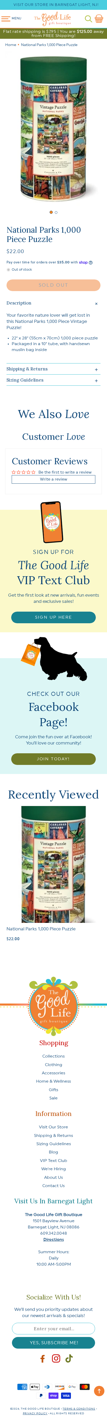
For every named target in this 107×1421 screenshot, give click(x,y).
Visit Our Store (53, 1127)
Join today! (53, 759)
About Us (53, 1177)
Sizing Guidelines (53, 1144)
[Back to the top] (99, 1391)
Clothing (53, 1065)
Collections (53, 1056)
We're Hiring (53, 1169)
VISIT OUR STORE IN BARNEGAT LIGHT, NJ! (56, 5)
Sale (53, 1098)
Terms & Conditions (79, 1409)
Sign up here (53, 617)
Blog (53, 1152)
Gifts (53, 1090)
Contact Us (53, 1186)
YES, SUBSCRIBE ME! (54, 1343)
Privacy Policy (35, 1413)
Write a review (53, 479)
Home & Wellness (53, 1081)
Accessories (53, 1073)
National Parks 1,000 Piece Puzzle (41, 929)
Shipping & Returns (53, 1136)
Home (10, 45)
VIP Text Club (53, 1161)
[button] (88, 19)
